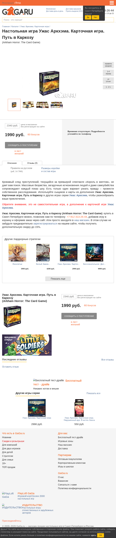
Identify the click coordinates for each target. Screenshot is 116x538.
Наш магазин (65, 445)
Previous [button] (5, 105)
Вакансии (63, 481)
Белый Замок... (43, 264)
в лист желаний (19, 152)
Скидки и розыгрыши (13, 441)
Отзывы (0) (32, 163)
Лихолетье (17, 264)
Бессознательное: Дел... (94, 264)
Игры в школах (66, 466)
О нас (61, 477)
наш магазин (81, 220)
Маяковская (51, 9)
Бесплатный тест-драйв (70, 437)
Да (88, 17)
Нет (95, 17)
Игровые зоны (65, 441)
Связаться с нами (67, 484)
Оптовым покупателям (70, 459)
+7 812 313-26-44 (77, 216)
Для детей (7, 452)
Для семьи (7, 459)
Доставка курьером (73, 9)
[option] (14, 105)
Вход (18, 3)
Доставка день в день (54, 11)
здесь (93, 535)
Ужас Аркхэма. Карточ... (69, 264)
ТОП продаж (8, 467)
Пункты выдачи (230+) (75, 11)
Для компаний (9, 445)
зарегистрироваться (45, 223)
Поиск (111, 20)
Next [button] (65, 105)
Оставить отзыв (10, 367)
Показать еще (58, 279)
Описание (12, 163)
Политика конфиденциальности (74, 488)
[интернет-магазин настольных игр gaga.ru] (17, 10)
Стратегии (7, 456)
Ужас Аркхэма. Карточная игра (36, 418)
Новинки (6, 437)
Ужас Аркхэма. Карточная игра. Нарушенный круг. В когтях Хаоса (79, 419)
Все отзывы (107, 359)
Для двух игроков (11, 448)
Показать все (93, 393)
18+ (4, 463)
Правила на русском (21, 169)
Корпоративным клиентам (71, 463)
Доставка (63, 448)
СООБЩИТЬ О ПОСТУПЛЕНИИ (22, 145)
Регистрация (8, 3)
